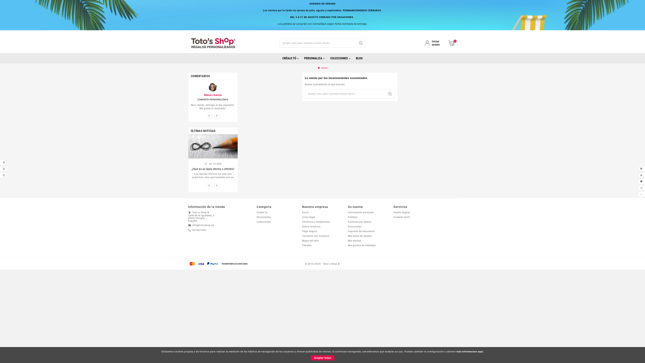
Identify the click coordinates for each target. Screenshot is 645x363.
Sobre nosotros (311, 226)
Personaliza (264, 217)
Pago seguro (309, 231)
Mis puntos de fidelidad (362, 245)
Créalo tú (262, 212)
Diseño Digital (401, 212)
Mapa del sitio (310, 240)
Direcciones (355, 226)
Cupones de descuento (361, 231)
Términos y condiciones (316, 221)
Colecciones (264, 221)
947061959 (199, 230)
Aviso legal (308, 217)
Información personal (361, 212)
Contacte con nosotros (316, 236)
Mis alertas (354, 240)
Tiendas (307, 245)
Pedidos (352, 217)
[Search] (361, 43)
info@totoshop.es (203, 225)
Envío (305, 212)
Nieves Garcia (213, 95)
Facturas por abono (360, 221)
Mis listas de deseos (360, 236)
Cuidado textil (401, 217)
